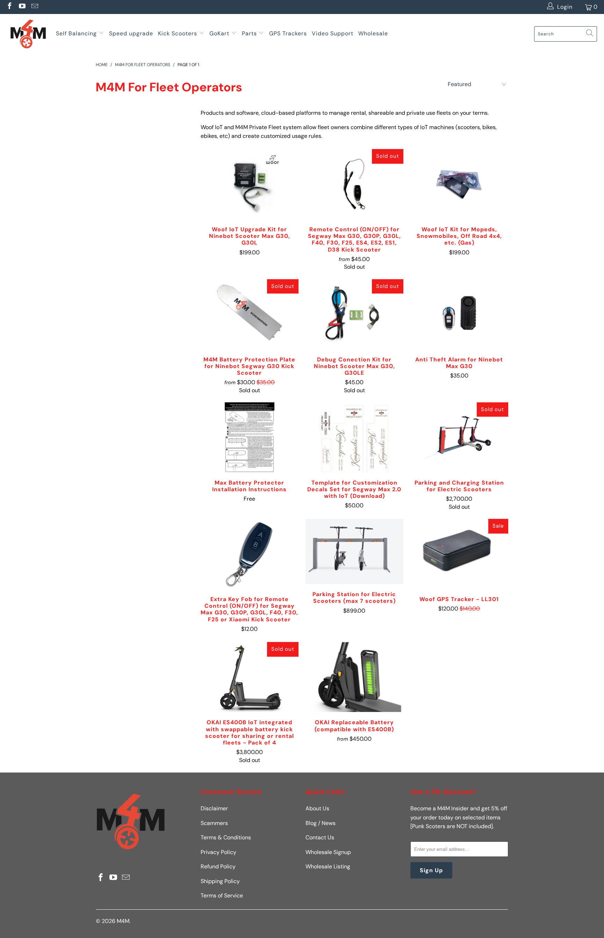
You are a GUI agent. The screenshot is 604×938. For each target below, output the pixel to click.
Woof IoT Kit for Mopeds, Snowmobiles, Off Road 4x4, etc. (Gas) (459, 184)
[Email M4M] (34, 6)
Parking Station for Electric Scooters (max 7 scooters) (354, 551)
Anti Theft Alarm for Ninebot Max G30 (459, 314)
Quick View (249, 200)
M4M (123, 921)
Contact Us (319, 837)
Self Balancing (76, 33)
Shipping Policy (220, 881)
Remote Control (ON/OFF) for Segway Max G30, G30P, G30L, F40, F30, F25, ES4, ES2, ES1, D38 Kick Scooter (354, 184)
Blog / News (320, 823)
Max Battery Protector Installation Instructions (250, 437)
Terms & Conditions (226, 837)
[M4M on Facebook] (9, 6)
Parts (249, 33)
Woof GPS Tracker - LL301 (459, 554)
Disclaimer (214, 808)
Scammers (214, 823)
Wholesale (373, 33)
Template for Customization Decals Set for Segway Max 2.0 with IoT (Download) (354, 437)
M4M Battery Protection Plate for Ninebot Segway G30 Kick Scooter (250, 314)
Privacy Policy (218, 852)
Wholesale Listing (327, 866)
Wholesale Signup (328, 852)
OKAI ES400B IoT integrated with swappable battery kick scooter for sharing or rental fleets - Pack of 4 (250, 677)
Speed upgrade (131, 33)
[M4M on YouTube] (22, 6)
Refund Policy (218, 866)
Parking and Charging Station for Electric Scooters (459, 437)
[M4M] (28, 33)
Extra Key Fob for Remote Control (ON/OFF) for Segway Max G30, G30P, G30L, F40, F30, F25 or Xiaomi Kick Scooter (250, 554)
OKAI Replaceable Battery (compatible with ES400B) (354, 677)
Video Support (332, 33)
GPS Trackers (288, 33)
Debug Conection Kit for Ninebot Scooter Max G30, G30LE (354, 314)
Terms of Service (222, 895)
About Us (317, 808)
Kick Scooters (177, 33)
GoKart (220, 33)
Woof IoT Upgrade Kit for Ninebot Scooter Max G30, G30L (250, 184)
